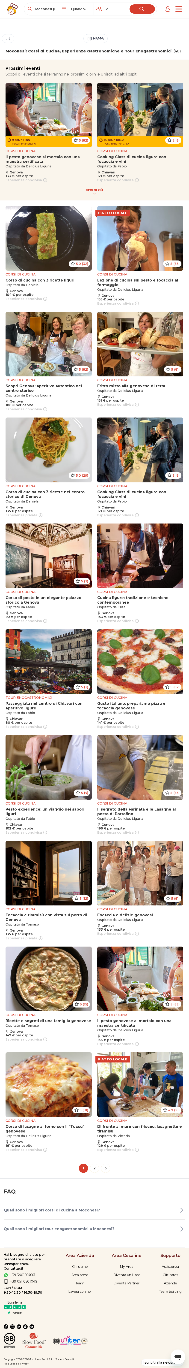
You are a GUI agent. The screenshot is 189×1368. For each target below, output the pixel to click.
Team (79, 1283)
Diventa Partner (126, 1283)
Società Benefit (64, 1359)
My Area (126, 1267)
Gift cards (170, 1275)
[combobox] (45, 9)
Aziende (170, 1283)
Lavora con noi (80, 1291)
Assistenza (170, 1267)
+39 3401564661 (22, 1275)
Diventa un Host (126, 1275)
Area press (79, 1275)
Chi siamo (80, 1267)
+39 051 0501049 (23, 1281)
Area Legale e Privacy (16, 1363)
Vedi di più (94, 190)
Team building (170, 1291)
